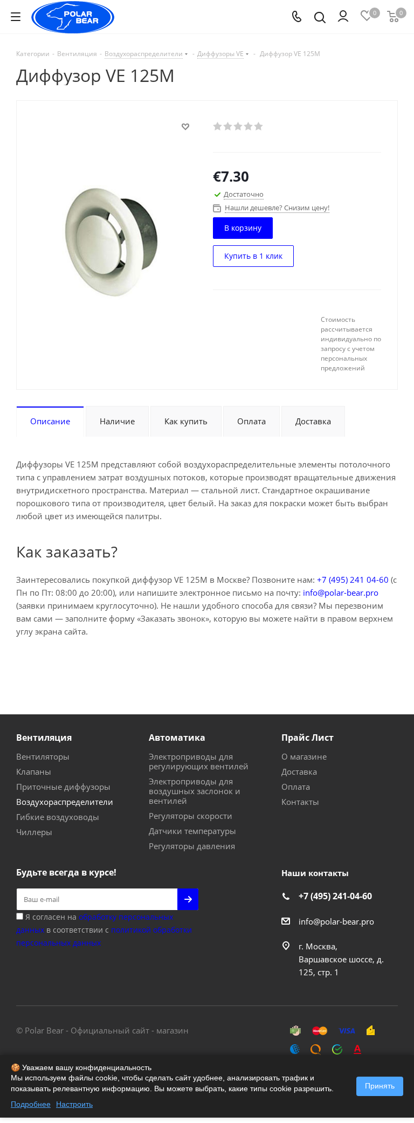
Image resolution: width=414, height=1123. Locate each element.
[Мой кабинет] (343, 16)
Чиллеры (34, 831)
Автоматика (177, 737)
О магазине (304, 756)
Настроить (74, 1104)
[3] (238, 126)
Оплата (295, 786)
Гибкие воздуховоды (57, 816)
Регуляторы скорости (190, 815)
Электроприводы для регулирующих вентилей (199, 761)
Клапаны (33, 771)
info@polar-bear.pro (340, 592)
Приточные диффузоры (63, 786)
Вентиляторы (43, 756)
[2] (228, 126)
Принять (380, 1085)
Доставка (299, 771)
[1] (218, 126)
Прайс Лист (307, 737)
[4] (249, 126)
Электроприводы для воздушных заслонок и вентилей (194, 791)
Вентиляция (44, 737)
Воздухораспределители (64, 801)
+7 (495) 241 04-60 (353, 579)
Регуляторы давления (192, 845)
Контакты (300, 801)
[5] (259, 126)
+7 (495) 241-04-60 (335, 896)
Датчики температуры (192, 830)
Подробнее (31, 1104)
